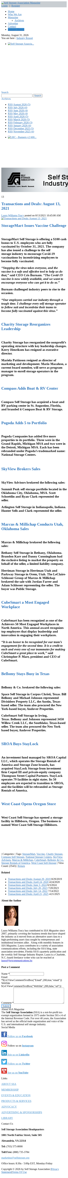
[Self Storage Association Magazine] (20, 2)
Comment (7, 1002)
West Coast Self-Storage (43, 863)
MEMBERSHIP (10, 1089)
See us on (17, 1072)
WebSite (5, 983)
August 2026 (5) (21, 104)
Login (4, 5)
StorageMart (28, 854)
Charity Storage (54, 854)
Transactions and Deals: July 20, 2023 (28, 888)
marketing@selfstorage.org (15, 1157)
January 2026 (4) (22, 125)
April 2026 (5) (20, 116)
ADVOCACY (9, 1106)
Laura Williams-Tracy (12, 215)
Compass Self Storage (12, 857)
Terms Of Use (19, 1172)
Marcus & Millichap (22, 860)
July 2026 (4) (20, 107)
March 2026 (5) (21, 119)
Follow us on (20, 1036)
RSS (10, 104)
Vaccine (40, 854)
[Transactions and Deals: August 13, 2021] (24, 218)
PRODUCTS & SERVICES (16, 1101)
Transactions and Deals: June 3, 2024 (27, 885)
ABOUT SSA (8, 1084)
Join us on (18, 1054)
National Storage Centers (39, 857)
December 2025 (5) (23, 128)
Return (21, 866)
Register (15, 5)
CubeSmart (40, 860)
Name (5, 973)
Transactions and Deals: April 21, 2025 (28, 894)
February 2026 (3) (22, 122)
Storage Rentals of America (15, 863)
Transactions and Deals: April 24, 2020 (28, 882)
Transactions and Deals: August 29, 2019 (29, 879)
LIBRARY (7, 1118)
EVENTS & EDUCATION (16, 1095)
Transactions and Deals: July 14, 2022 (28, 891)
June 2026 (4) (20, 110)
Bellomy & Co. (55, 860)
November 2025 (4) (23, 131)
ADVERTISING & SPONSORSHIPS (21, 1112)
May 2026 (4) (20, 113)
